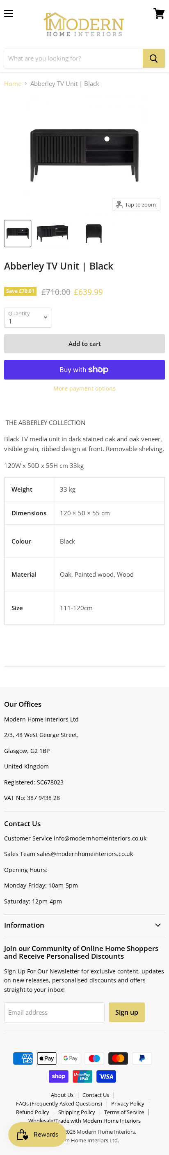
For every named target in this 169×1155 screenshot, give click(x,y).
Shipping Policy (76, 1112)
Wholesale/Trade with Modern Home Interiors (84, 1120)
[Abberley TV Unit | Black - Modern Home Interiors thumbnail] (18, 233)
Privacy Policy (127, 1103)
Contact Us (95, 1095)
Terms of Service (124, 1112)
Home (12, 83)
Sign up (126, 1012)
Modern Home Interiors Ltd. (84, 1140)
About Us (62, 1095)
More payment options (84, 388)
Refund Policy (32, 1112)
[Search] (154, 58)
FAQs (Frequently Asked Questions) (59, 1103)
